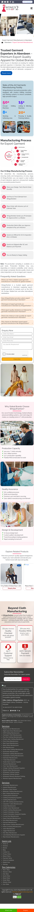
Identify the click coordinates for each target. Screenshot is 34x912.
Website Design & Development (22, 892)
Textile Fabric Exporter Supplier (12, 762)
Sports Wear (6, 876)
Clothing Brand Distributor (10, 795)
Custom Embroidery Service (11, 812)
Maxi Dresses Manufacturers (11, 837)
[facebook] (10, 2)
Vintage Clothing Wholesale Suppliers (14, 768)
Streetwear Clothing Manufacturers (13, 753)
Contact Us (6, 852)
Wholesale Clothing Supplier (11, 772)
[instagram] (8, 2)
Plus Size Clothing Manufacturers (12, 737)
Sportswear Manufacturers (10, 751)
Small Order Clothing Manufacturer (13, 749)
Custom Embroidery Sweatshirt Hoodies (14, 814)
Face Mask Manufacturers (10, 820)
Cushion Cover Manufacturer (11, 808)
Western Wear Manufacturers (11, 770)
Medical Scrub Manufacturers (11, 729)
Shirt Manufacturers (8, 747)
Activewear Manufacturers (10, 785)
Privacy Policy (7, 854)
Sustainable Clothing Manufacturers (13, 755)
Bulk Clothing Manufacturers (11, 793)
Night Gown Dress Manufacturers (12, 731)
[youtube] (5, 2)
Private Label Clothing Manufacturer (13, 739)
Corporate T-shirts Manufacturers (12, 804)
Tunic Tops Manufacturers (10, 766)
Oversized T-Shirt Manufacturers (12, 735)
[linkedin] (13, 2)
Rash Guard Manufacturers (10, 743)
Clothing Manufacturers (9, 799)
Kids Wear (6, 874)
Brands (5, 848)
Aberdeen (8, 42)
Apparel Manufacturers (9, 787)
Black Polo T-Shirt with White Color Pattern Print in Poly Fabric (11, 586)
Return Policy (7, 856)
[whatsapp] (2, 2)
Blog (4, 850)
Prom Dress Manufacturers (10, 741)
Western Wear (7, 882)
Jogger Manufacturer (9, 830)
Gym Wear (6, 884)
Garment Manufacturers (10, 822)
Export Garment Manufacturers (12, 818)
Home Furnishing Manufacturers (12, 826)
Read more (6, 73)
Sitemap (5, 864)
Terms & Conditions (8, 860)
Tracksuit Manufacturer (9, 764)
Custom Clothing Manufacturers (12, 810)
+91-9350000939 (17, 707)
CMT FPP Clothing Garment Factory (13, 801)
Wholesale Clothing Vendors (11, 774)
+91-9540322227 (7, 707)
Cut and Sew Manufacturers (11, 816)
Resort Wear (6, 878)
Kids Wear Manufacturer (10, 832)
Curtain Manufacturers (9, 806)
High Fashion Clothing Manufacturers (13, 824)
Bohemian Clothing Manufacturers (12, 791)
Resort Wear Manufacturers (11, 745)
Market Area (6, 862)
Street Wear (6, 880)
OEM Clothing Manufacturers (11, 733)
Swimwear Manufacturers (10, 757)
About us (5, 843)
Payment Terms (7, 858)
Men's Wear (6, 869)
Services (5, 845)
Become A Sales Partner (10, 789)
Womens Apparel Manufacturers (12, 778)
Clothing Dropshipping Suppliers (12, 797)
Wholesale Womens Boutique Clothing (14, 776)
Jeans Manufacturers (9, 828)
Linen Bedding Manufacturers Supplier (14, 835)
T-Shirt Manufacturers (9, 760)
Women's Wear (7, 872)
